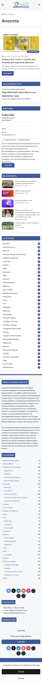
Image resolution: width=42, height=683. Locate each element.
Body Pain (6, 311)
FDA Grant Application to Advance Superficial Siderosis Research (26, 182)
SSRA (5, 268)
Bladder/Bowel (8, 367)
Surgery (6, 332)
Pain (4, 304)
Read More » (7, 73)
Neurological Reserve (11, 339)
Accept (21, 672)
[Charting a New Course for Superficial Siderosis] (8, 226)
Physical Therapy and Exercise (14, 254)
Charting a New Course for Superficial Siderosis (27, 223)
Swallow (6, 353)
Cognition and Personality (12, 336)
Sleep (5, 360)
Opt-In (4, 132)
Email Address (7, 120)
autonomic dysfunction (11, 357)
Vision (5, 300)
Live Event (7, 261)
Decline (21, 678)
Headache (6, 307)
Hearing (5, 265)
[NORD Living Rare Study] (8, 194)
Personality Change (10, 350)
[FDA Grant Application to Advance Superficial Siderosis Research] (8, 184)
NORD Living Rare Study (23, 190)
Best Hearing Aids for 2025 (23, 200)
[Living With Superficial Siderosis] (21, 5)
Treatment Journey (10, 321)
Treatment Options (9, 318)
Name (4, 129)
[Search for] (39, 5)
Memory (6, 346)
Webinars (6, 286)
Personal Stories (9, 247)
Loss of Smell (7, 364)
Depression (7, 343)
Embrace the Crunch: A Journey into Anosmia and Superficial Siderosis (19, 60)
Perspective (7, 297)
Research (6, 279)
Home (5, 14)
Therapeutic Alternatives (12, 329)
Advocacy (6, 272)
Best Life (6, 251)
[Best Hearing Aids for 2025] (8, 203)
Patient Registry (9, 282)
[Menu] (3, 5)
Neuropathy (7, 314)
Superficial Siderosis (10, 258)
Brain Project (8, 290)
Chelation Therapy (10, 325)
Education (6, 243)
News (5, 275)
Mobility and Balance (10, 293)
